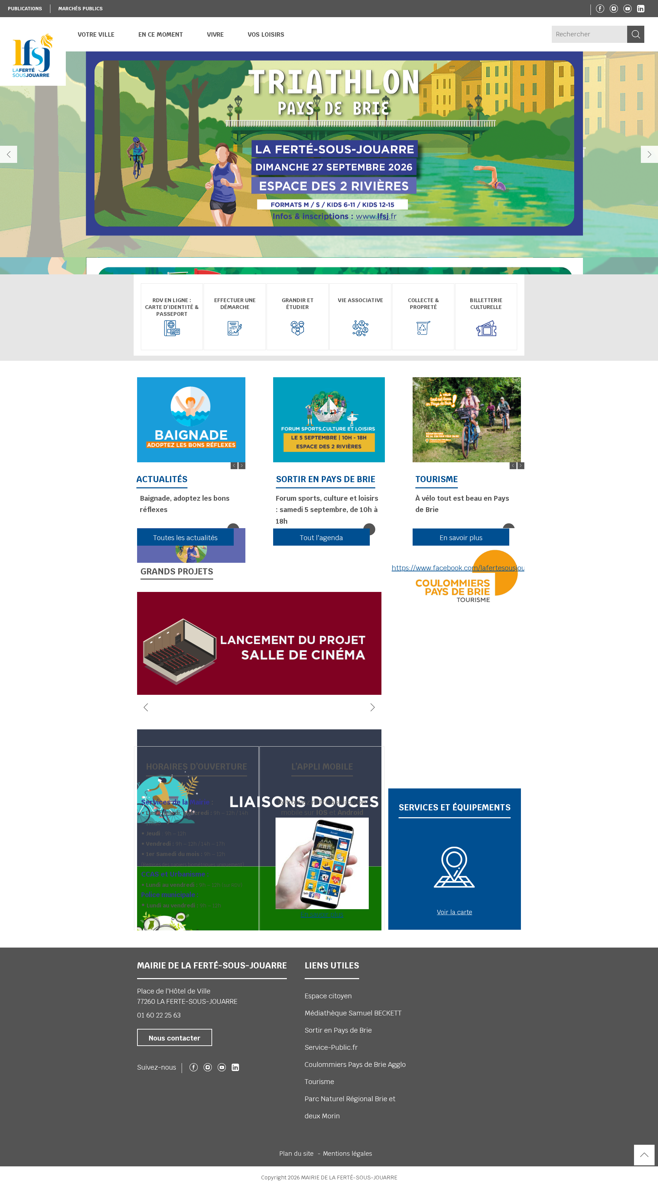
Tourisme (319, 1081)
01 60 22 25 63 (159, 1015)
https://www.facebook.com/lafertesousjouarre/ (466, 567)
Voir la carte (454, 912)
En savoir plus (322, 914)
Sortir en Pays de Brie (338, 1030)
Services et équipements (455, 807)
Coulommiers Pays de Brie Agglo (355, 1064)
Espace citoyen (328, 995)
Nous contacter (174, 1038)
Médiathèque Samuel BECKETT (353, 1013)
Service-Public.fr (331, 1047)
